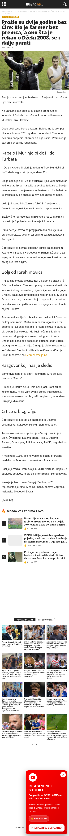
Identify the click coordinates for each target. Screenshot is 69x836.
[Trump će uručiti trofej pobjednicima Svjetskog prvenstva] (12, 632)
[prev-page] (32, 744)
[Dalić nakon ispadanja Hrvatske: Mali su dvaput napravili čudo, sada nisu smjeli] (34, 722)
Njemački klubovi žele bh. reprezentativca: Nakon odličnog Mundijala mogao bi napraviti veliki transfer (34, 703)
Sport (15, 11)
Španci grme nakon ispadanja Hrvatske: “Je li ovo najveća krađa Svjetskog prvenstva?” (57, 702)
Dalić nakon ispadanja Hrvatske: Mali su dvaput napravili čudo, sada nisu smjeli (34, 734)
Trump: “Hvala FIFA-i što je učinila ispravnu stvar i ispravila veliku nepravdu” (34, 673)
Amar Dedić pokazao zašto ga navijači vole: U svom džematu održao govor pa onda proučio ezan (11, 674)
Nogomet (23, 11)
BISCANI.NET (19, 827)
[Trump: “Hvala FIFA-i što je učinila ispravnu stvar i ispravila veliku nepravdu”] (34, 661)
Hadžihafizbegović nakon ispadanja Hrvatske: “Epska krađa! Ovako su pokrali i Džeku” (12, 734)
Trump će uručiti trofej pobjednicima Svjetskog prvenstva (12, 644)
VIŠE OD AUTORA (45, 620)
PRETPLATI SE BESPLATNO (46, 828)
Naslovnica (6, 11)
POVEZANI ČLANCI (25, 620)
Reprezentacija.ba (36, 355)
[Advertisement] (34, 589)
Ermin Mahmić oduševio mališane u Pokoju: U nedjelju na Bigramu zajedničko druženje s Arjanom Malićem (34, 646)
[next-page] (36, 744)
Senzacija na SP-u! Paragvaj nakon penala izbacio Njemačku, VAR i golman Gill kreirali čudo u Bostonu (57, 735)
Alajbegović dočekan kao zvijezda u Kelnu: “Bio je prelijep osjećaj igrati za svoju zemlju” (57, 645)
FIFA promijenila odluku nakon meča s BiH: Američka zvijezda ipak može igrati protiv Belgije (57, 674)
